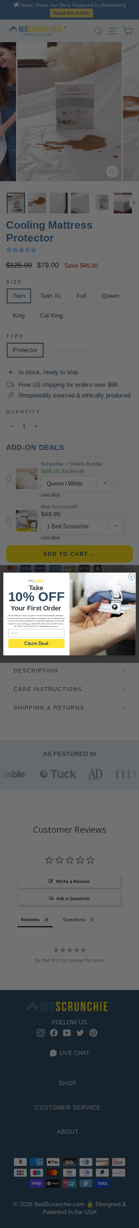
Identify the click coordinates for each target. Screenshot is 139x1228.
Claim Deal (36, 643)
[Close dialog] (131, 577)
